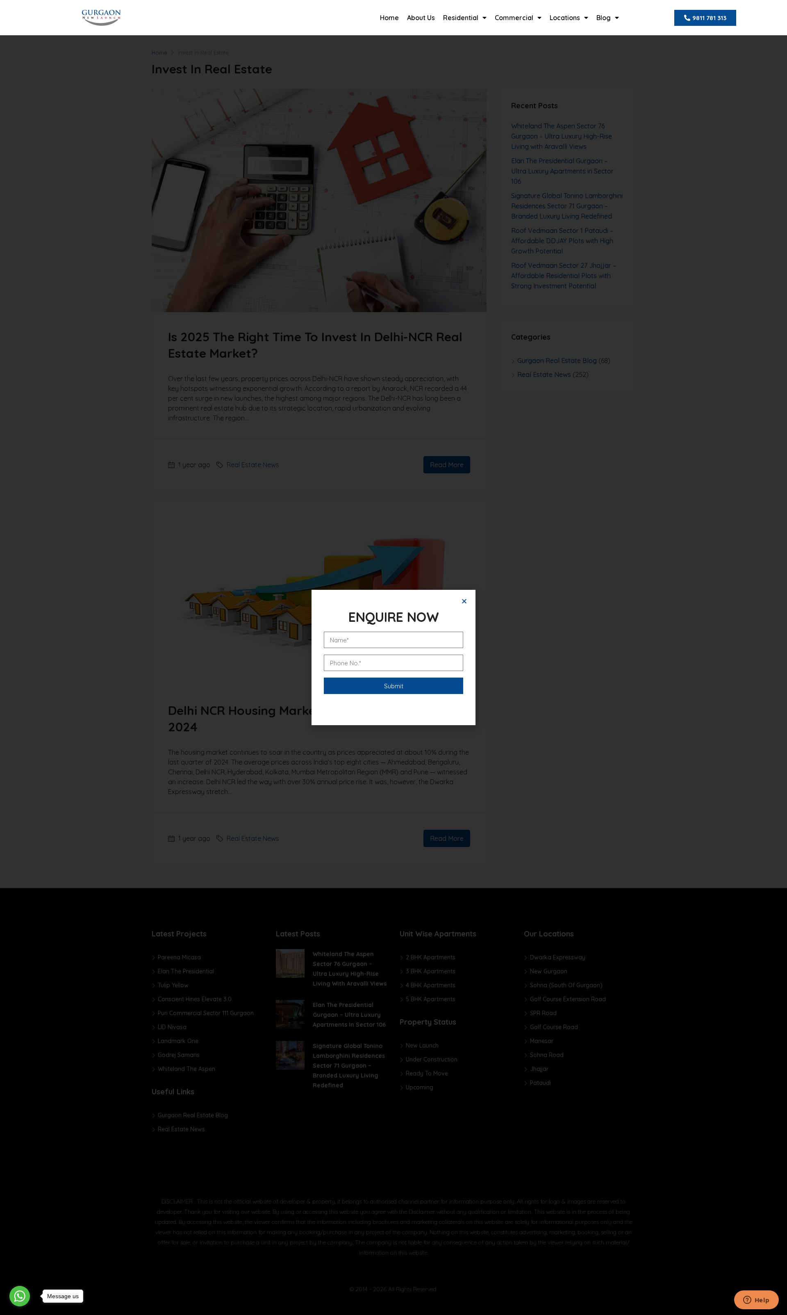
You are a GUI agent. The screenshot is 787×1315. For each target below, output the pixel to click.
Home (389, 18)
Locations (565, 18)
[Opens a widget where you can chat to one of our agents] (756, 1300)
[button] (464, 601)
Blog (603, 18)
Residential (460, 18)
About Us (421, 18)
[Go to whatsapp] (19, 1296)
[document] (393, 657)
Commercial (514, 18)
